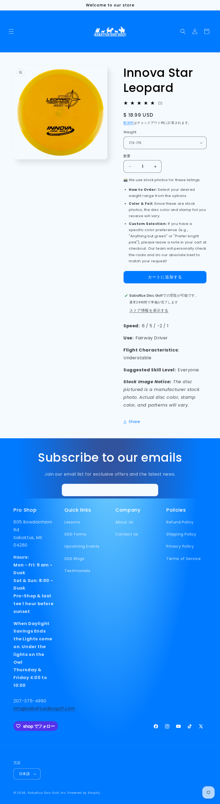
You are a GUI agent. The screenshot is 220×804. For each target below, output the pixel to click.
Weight (129, 132)
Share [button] (134, 421)
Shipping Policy (181, 534)
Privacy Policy (180, 546)
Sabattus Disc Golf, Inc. (47, 793)
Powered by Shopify (84, 793)
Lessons (72, 522)
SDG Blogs (74, 558)
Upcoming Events (82, 546)
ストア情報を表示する (148, 310)
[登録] (152, 490)
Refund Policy (180, 522)
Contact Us (126, 534)
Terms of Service (183, 558)
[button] (11, 31)
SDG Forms (75, 534)
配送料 (128, 122)
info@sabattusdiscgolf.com (44, 708)
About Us (124, 522)
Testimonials (77, 570)
